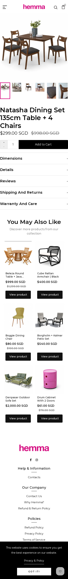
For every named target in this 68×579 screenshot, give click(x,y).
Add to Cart (43, 144)
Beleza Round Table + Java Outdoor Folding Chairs (16, 278)
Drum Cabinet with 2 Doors (46, 399)
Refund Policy (34, 527)
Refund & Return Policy (34, 508)
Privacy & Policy (34, 560)
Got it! (34, 571)
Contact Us (34, 496)
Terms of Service (34, 539)
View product (18, 294)
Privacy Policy (34, 533)
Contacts (34, 477)
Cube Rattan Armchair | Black (48, 275)
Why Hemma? (34, 502)
